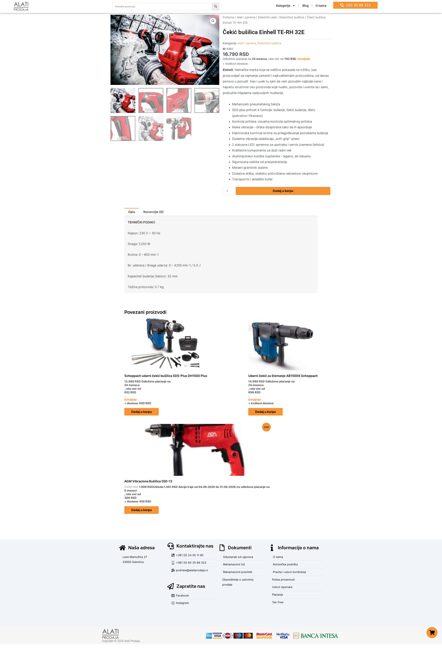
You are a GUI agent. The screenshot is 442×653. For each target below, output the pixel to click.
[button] (213, 21)
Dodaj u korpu (283, 191)
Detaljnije (304, 59)
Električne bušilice (292, 17)
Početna (228, 17)
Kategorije (283, 5)
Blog (305, 5)
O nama (321, 5)
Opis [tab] (131, 212)
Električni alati (267, 17)
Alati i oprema (246, 17)
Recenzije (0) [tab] (153, 212)
